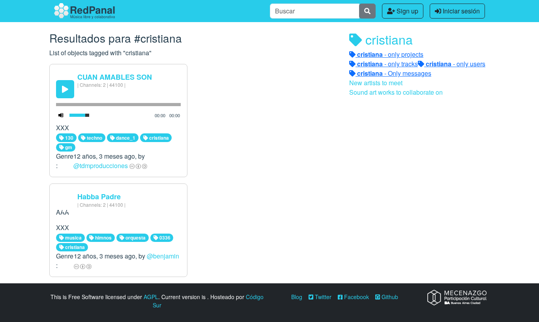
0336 (164, 237)
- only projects (390, 54)
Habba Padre (99, 196)
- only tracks (387, 63)
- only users (455, 63)
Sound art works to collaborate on (396, 92)
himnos (103, 237)
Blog (296, 297)
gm (68, 147)
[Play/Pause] (65, 89)
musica (73, 237)
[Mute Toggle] (61, 115)
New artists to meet (375, 82)
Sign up (406, 10)
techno (94, 137)
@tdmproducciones (100, 165)
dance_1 (125, 137)
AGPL (151, 297)
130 (68, 137)
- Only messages (394, 73)
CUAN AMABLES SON (114, 77)
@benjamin (163, 255)
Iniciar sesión (460, 10)
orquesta (135, 237)
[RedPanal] (84, 11)
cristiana (158, 137)
